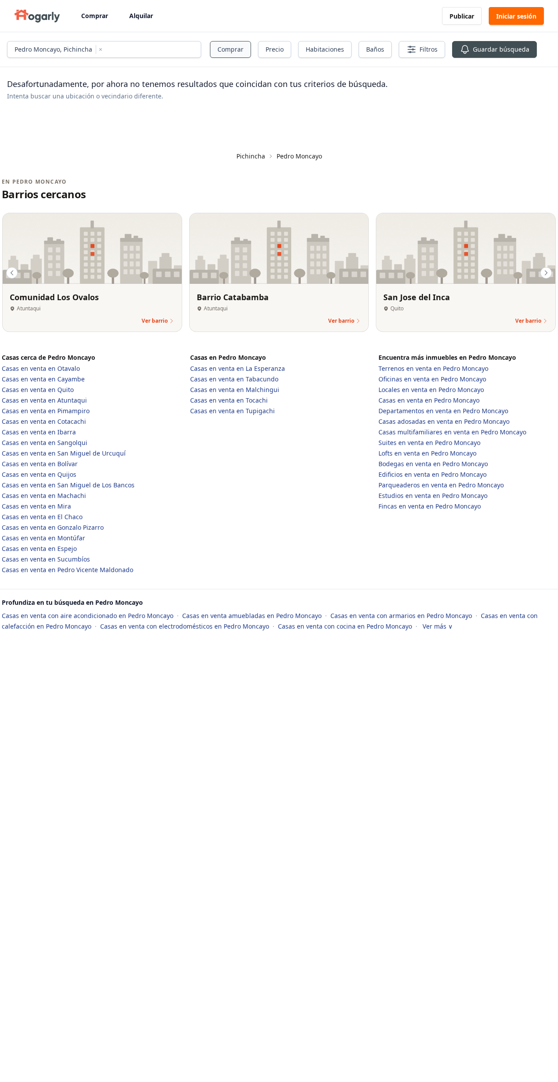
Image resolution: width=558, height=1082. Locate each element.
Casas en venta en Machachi (44, 495)
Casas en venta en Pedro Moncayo (428, 400)
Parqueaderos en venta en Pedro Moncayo (441, 485)
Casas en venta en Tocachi (229, 400)
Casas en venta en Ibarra (39, 432)
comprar (230, 49)
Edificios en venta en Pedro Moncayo (432, 474)
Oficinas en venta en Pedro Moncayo (432, 379)
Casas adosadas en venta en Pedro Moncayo (443, 421)
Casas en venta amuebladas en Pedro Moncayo (252, 615)
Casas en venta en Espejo (39, 548)
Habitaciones (325, 49)
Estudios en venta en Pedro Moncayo (432, 495)
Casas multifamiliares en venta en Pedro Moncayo (452, 432)
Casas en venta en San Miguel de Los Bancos (68, 485)
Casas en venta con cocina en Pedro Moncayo (346, 626)
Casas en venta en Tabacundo (234, 379)
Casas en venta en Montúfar (43, 538)
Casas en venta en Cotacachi (44, 421)
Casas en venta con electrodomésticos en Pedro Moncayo (185, 626)
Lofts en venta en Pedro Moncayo (427, 453)
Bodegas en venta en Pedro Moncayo (433, 464)
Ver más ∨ (438, 626)
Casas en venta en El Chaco (42, 517)
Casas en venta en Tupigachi (232, 411)
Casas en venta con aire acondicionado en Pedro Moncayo (88, 615)
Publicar (461, 16)
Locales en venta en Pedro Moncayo (431, 389)
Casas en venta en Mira (36, 506)
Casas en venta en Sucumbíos (46, 559)
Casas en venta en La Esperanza (237, 368)
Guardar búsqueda (501, 49)
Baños (375, 49)
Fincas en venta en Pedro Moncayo (429, 506)
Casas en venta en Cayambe (43, 379)
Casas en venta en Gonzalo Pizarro (53, 527)
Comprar (94, 15)
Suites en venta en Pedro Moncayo (429, 442)
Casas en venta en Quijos (39, 474)
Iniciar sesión (516, 16)
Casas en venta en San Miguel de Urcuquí (64, 453)
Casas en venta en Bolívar (40, 464)
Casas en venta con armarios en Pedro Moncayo (402, 615)
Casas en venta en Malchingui (234, 389)
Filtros (428, 49)
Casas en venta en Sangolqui (44, 442)
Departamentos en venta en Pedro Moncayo (443, 411)
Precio (275, 49)
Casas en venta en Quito (38, 389)
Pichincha (250, 156)
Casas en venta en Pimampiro (46, 411)
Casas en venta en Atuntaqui (44, 400)
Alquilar (141, 15)
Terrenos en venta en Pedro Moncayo (433, 368)
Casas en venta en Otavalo (41, 368)
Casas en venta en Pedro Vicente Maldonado (67, 570)
